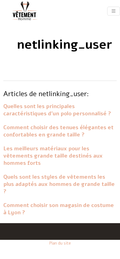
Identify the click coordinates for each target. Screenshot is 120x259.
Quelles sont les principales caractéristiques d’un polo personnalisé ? (57, 110)
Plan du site (60, 243)
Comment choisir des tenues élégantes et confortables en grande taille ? (58, 131)
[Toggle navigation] (113, 11)
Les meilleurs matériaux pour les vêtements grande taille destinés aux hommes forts (53, 156)
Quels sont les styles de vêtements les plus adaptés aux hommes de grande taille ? (59, 184)
